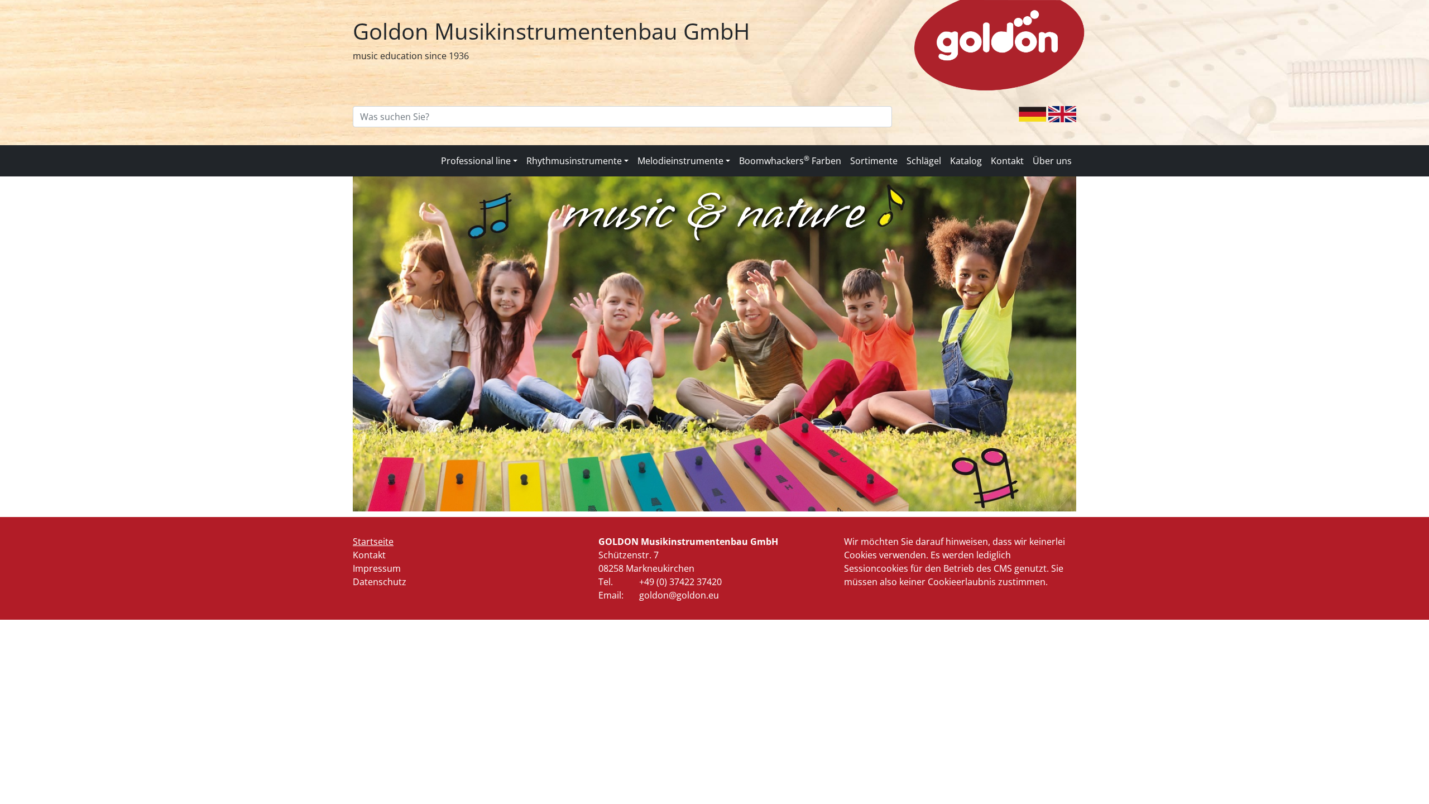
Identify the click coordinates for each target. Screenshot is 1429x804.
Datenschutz (379, 582)
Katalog (966, 161)
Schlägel (924, 161)
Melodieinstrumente (680, 161)
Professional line (476, 161)
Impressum (377, 568)
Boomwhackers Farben (790, 160)
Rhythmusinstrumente (574, 161)
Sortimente (874, 161)
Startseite (373, 541)
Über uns (1052, 161)
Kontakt (1007, 161)
